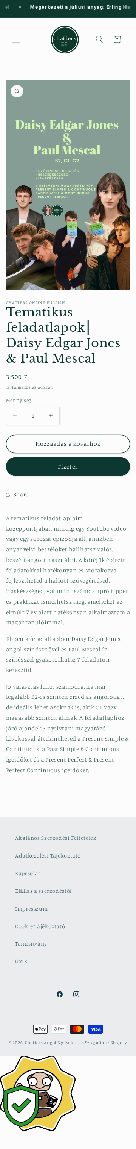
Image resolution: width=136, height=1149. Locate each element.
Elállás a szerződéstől (43, 891)
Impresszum (31, 908)
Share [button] (21, 494)
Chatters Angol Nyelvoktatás (54, 1042)
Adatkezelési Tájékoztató (48, 855)
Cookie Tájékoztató (40, 926)
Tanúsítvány (31, 943)
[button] (16, 39)
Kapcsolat (27, 873)
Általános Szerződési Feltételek (56, 838)
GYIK (21, 961)
